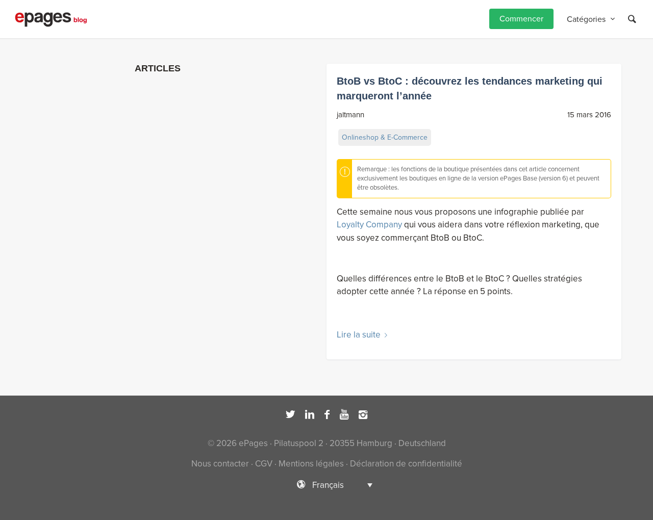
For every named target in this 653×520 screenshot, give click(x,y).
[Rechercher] (632, 19)
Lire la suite (359, 334)
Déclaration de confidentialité (406, 463)
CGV (263, 463)
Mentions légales (311, 463)
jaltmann (350, 114)
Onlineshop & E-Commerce (385, 137)
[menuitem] (521, 19)
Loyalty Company (369, 224)
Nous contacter (220, 463)
